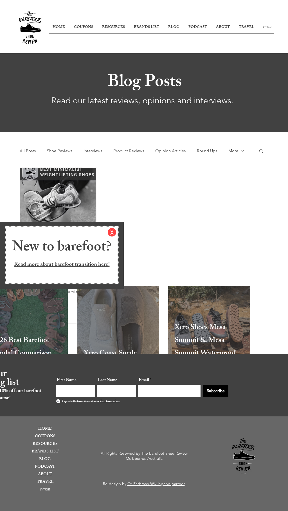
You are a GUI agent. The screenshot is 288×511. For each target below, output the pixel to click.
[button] (112, 232)
